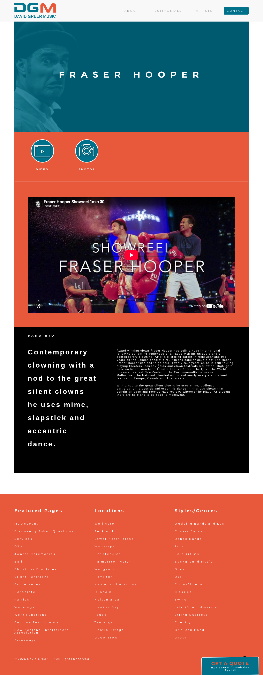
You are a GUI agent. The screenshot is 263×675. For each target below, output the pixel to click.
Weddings (24, 607)
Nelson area (107, 599)
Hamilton (104, 576)
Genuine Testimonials (36, 622)
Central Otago (109, 629)
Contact (236, 10)
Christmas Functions (35, 569)
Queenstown (107, 637)
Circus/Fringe (189, 584)
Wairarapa (105, 546)
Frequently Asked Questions (44, 531)
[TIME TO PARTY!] (35, 7)
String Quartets (191, 614)
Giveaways (25, 640)
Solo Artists (187, 554)
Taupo (101, 614)
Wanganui (104, 569)
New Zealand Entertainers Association (41, 631)
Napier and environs (116, 584)
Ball (18, 561)
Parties (21, 599)
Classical (184, 592)
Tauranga (104, 622)
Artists (204, 10)
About (131, 10)
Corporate (25, 592)
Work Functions (30, 614)
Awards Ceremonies (34, 554)
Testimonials (167, 10)
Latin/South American (197, 607)
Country (183, 622)
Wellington (106, 523)
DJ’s (18, 546)
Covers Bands (189, 531)
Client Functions (31, 576)
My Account (26, 523)
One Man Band (190, 629)
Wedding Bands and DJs (199, 523)
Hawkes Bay (107, 607)
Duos (180, 569)
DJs (178, 576)
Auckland (104, 531)
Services (23, 538)
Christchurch (108, 554)
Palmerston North (113, 561)
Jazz (179, 546)
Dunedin (103, 592)
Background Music (194, 561)
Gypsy (181, 637)
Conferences (27, 584)
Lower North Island (114, 538)
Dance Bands (188, 538)
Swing (181, 599)
